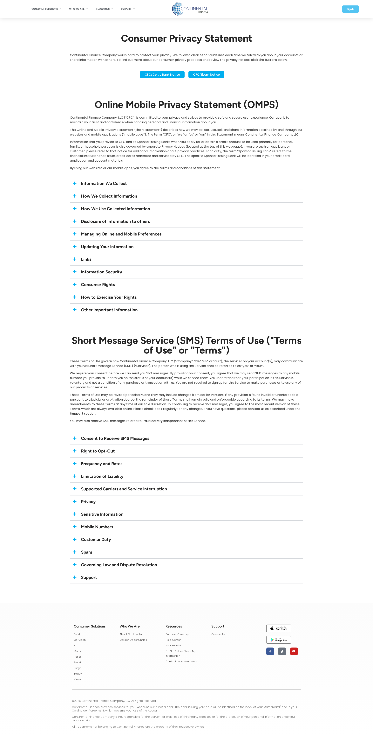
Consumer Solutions (44, 9)
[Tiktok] (282, 651)
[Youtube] (294, 651)
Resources (103, 9)
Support (126, 9)
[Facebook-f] (270, 651)
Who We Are (77, 9)
